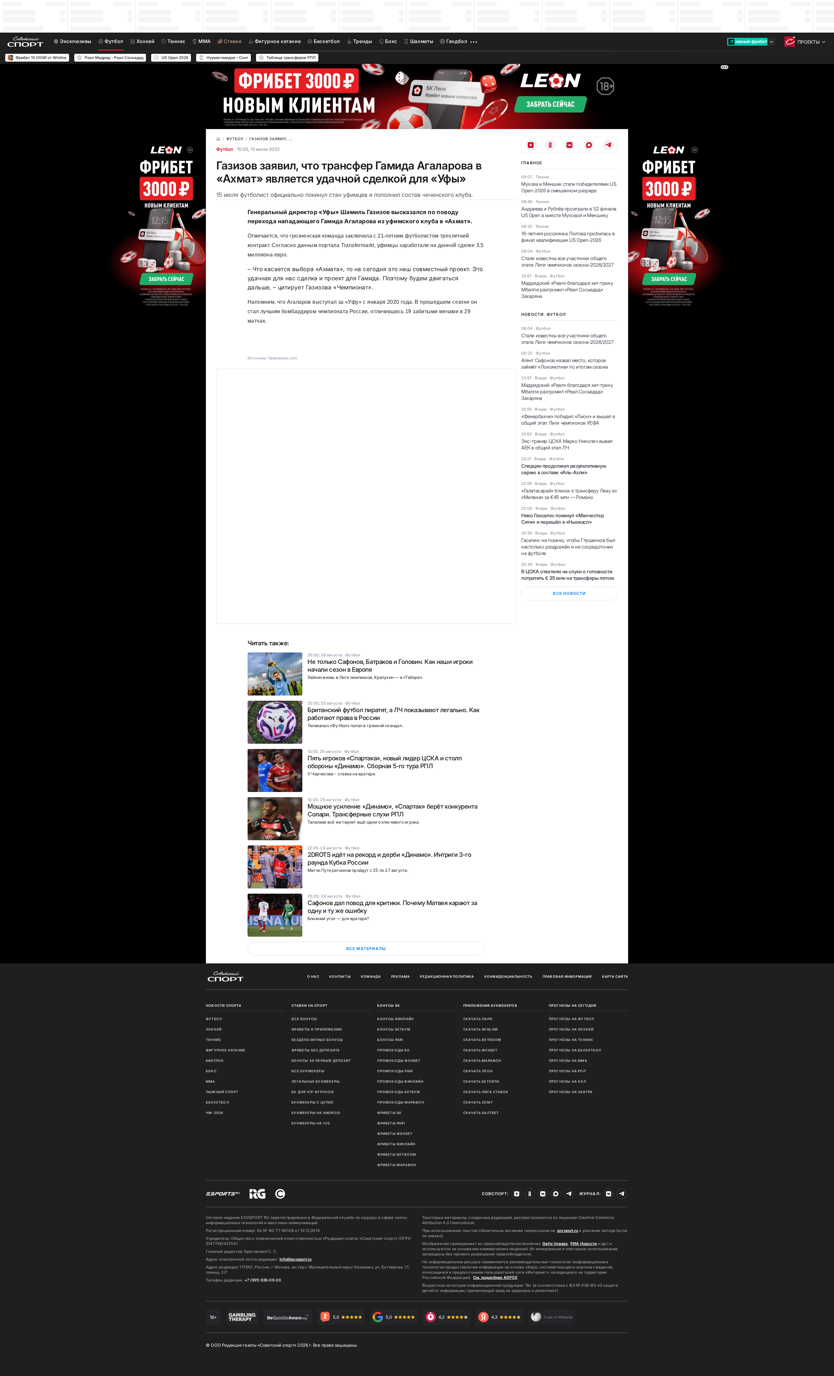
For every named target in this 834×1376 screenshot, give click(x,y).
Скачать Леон (478, 1071)
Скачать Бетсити (481, 1081)
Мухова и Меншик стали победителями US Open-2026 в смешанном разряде (568, 187)
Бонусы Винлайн (395, 1019)
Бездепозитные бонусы (317, 1040)
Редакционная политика (447, 976)
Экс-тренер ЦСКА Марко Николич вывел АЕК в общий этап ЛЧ (566, 444)
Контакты (340, 976)
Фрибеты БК (389, 1113)
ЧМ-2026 (214, 1113)
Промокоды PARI (395, 1071)
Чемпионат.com (282, 358)
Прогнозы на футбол (571, 1019)
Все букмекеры (308, 1071)
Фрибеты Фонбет (394, 1133)
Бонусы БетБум (393, 1029)
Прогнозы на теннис (571, 1040)
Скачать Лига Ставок (486, 1092)
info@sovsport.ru (295, 1259)
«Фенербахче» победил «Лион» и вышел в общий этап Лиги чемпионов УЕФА (568, 419)
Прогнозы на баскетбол (575, 1050)
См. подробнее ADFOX (495, 1277)
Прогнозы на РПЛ (567, 1071)
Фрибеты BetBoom (396, 1154)
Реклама (400, 976)
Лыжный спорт (222, 1092)
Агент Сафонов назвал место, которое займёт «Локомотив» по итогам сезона (564, 363)
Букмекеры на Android (316, 1113)
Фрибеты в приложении (317, 1029)
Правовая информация (567, 976)
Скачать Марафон (482, 1060)
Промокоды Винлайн (400, 1081)
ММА (210, 1081)
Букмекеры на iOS (311, 1123)
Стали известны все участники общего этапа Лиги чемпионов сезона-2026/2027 (567, 261)
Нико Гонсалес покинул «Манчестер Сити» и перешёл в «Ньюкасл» (562, 518)
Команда (371, 976)
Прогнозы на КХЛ (567, 1081)
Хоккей (214, 1029)
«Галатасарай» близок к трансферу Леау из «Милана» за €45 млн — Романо (569, 494)
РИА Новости (583, 1243)
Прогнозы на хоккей (571, 1029)
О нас (313, 976)
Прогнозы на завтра (571, 1092)
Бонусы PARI (390, 1040)
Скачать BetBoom (482, 1040)
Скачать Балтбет (481, 1113)
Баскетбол (217, 1102)
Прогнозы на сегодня (573, 1005)
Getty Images (555, 1243)
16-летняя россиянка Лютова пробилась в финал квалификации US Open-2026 (568, 236)
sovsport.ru (567, 1230)
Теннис (213, 1040)
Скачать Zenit (478, 1102)
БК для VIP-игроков (313, 1092)
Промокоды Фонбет (398, 1060)
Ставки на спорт (309, 1005)
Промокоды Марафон (400, 1102)
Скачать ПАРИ (477, 1019)
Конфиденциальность (508, 976)
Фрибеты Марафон (396, 1165)
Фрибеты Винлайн (396, 1144)
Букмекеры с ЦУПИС (313, 1102)
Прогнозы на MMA (568, 1060)
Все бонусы (304, 1019)
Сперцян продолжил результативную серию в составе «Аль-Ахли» (563, 469)
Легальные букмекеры (316, 1081)
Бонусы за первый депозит (321, 1060)
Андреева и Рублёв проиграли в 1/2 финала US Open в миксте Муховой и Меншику (568, 212)
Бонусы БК (388, 1005)
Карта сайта (615, 976)
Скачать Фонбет (480, 1050)
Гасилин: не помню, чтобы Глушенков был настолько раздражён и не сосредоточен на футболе (568, 546)
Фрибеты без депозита (316, 1050)
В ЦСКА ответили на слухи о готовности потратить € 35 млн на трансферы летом (567, 574)
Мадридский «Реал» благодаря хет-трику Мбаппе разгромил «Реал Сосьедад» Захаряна (567, 289)
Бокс (211, 1071)
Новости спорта (223, 1005)
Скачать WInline (480, 1029)
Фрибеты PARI (391, 1123)
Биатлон (214, 1060)
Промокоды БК (393, 1050)
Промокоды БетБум (398, 1092)
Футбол (224, 149)
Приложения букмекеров (490, 1005)
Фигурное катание (225, 1050)
